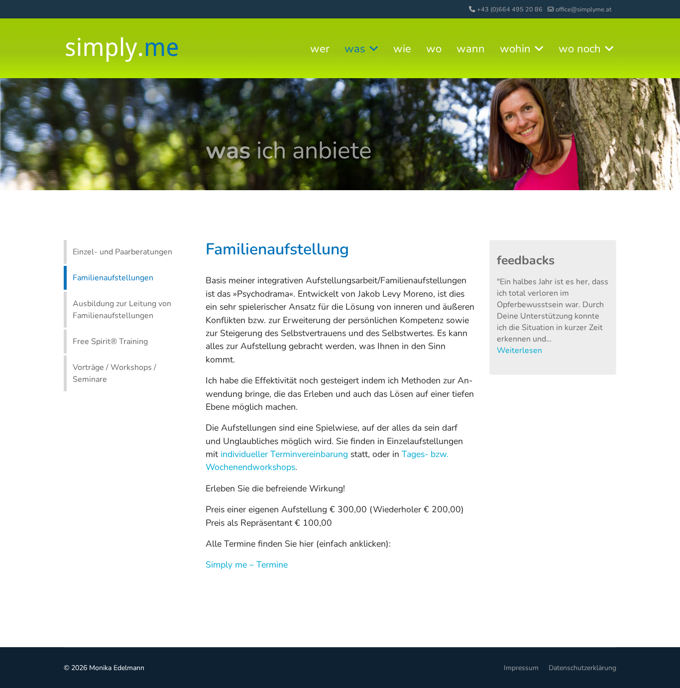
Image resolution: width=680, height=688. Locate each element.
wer (320, 48)
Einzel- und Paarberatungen (122, 251)
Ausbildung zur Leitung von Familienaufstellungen (122, 309)
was (354, 48)
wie (402, 48)
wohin (515, 48)
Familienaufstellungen (113, 277)
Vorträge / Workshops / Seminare (114, 373)
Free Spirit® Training (110, 341)
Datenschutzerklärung (582, 668)
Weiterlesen (519, 350)
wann (470, 48)
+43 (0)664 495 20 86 (510, 9)
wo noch (580, 48)
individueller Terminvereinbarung (284, 454)
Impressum (521, 668)
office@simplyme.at (583, 9)
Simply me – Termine (247, 565)
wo (434, 48)
